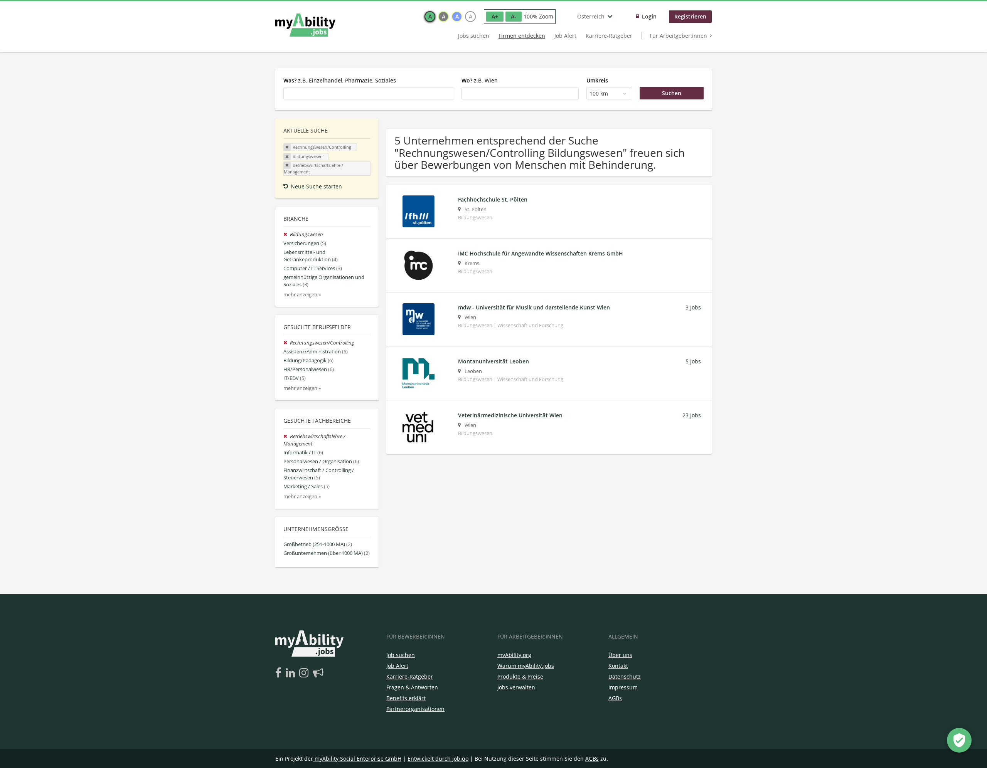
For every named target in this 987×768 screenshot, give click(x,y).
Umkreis (597, 80)
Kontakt (618, 665)
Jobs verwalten (516, 687)
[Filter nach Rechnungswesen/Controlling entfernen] (286, 342)
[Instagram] (305, 673)
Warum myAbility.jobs (525, 665)
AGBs (615, 698)
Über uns (620, 655)
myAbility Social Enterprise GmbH (358, 758)
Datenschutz (624, 676)
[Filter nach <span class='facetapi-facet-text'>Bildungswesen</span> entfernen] (287, 156)
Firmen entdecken (522, 35)
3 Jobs (693, 307)
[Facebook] (279, 673)
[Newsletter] (318, 673)
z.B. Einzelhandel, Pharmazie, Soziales (339, 80)
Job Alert (565, 35)
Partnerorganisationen (415, 709)
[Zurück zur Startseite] (305, 25)
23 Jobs (691, 415)
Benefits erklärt (406, 698)
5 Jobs (693, 361)
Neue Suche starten (316, 186)
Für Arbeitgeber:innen (678, 35)
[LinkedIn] (292, 673)
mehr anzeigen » (302, 294)
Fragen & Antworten (412, 687)
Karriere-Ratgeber (609, 35)
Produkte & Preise (520, 676)
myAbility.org (514, 655)
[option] (429, 16)
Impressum (623, 687)
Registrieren (690, 16)
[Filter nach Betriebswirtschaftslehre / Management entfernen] (286, 436)
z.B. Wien (479, 80)
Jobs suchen (473, 35)
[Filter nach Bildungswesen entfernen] (286, 234)
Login (649, 16)
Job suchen (400, 655)
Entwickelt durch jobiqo (438, 758)
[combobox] (368, 93)
